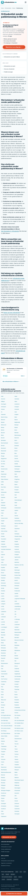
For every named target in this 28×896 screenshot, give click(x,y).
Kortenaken (17, 583)
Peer (2, 686)
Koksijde (3, 580)
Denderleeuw (17, 466)
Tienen (16, 749)
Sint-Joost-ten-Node (5, 723)
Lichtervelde (17, 608)
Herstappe (17, 533)
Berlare (16, 427)
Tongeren (3, 751)
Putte (2, 691)
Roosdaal (17, 702)
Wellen (16, 772)
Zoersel (16, 800)
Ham (2, 515)
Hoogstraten (4, 546)
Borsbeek (17, 445)
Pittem (2, 689)
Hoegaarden (17, 539)
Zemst (16, 798)
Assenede (3, 414)
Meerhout (3, 640)
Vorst (2, 764)
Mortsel (16, 655)
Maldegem (17, 634)
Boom (16, 440)
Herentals (3, 528)
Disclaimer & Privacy (5, 865)
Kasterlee (3, 570)
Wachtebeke (4, 769)
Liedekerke (3, 611)
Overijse (3, 684)
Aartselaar (17, 398)
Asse (16, 411)
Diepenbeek (3, 474)
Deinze (2, 466)
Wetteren (17, 777)
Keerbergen (17, 570)
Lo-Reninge (17, 619)
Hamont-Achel (4, 518)
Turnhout (16, 754)
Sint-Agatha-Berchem (6, 715)
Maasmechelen (18, 632)
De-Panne (17, 461)
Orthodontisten (8, 8)
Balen (16, 417)
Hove (2, 551)
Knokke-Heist (18, 575)
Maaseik (3, 632)
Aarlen (15, 876)
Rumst (2, 707)
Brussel (16, 456)
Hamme (16, 515)
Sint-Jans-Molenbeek (19, 720)
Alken (16, 401)
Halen (2, 513)
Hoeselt (16, 541)
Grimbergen (3, 507)
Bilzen (2, 435)
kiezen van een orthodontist (11, 312)
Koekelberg (17, 577)
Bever (16, 430)
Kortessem (17, 585)
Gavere (2, 494)
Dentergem (17, 468)
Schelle (2, 710)
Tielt (15, 746)
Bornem (2, 445)
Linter (2, 619)
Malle (2, 637)
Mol (15, 653)
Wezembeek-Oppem (19, 780)
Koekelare (3, 577)
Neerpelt (16, 658)
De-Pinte (3, 463)
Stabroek (17, 736)
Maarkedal (17, 629)
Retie (2, 697)
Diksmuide (3, 476)
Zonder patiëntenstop (6, 849)
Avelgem (16, 414)
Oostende (17, 668)
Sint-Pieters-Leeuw (19, 730)
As (1, 411)
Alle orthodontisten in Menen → (11, 381)
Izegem (2, 559)
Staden (2, 738)
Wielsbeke (17, 782)
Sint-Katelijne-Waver (19, 723)
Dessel (2, 471)
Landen (2, 598)
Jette (2, 562)
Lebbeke (3, 601)
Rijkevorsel (3, 699)
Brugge (2, 456)
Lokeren (16, 622)
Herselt (2, 533)
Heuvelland (3, 539)
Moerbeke (3, 653)
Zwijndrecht (3, 816)
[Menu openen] (25, 2)
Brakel (16, 448)
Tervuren (16, 743)
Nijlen (2, 666)
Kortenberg (3, 585)
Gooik (16, 505)
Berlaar (2, 427)
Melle (16, 642)
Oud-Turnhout (4, 679)
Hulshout (3, 554)
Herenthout (17, 528)
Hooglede (17, 544)
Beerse (16, 419)
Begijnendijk (17, 422)
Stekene (3, 741)
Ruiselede (17, 704)
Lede (16, 601)
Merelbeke (17, 645)
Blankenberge (18, 435)
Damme (16, 458)
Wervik (16, 774)
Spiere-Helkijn (4, 736)
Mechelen (17, 637)
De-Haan (3, 461)
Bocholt (2, 437)
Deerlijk (16, 463)
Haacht (2, 510)
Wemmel (3, 774)
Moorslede (3, 655)
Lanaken (16, 596)
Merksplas (3, 647)
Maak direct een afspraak (13, 47)
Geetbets (3, 497)
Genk (16, 497)
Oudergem (17, 681)
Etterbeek (17, 487)
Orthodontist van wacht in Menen (12, 56)
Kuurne (2, 593)
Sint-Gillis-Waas (4, 720)
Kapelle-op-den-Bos (19, 564)
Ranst (2, 694)
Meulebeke (3, 650)
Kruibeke (3, 590)
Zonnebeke (3, 806)
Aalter (16, 396)
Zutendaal (17, 811)
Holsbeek (3, 544)
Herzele (2, 536)
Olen (2, 668)
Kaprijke (16, 567)
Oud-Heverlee (18, 676)
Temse (16, 741)
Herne (16, 531)
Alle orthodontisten (5, 844)
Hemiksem (3, 526)
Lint (15, 616)
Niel (15, 660)
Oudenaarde (17, 679)
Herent (16, 526)
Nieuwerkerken (4, 663)
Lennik (2, 606)
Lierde (2, 614)
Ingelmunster (17, 557)
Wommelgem (17, 787)
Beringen (16, 424)
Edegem (16, 481)
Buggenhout (4, 458)
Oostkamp (17, 671)
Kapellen (3, 567)
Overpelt (16, 684)
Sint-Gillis (17, 717)
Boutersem (3, 448)
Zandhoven (3, 793)
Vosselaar (17, 764)
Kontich (16, 580)
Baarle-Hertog (4, 417)
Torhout (16, 751)
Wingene (3, 787)
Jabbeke (16, 559)
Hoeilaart (3, 541)
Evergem (16, 489)
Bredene (3, 453)
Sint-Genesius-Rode (5, 717)
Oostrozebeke (4, 673)
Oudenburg (3, 681)
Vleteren (16, 759)
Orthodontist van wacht (9, 66)
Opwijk (2, 676)
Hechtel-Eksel (18, 520)
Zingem (2, 800)
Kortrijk (2, 588)
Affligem (3, 401)
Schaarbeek (17, 707)
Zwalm (2, 813)
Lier (15, 611)
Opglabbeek (17, 673)
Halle (16, 513)
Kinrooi (2, 572)
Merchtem (3, 645)
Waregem (17, 769)
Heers (2, 523)
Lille (15, 614)
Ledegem (3, 603)
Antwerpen (3, 406)
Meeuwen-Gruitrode (19, 640)
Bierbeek (16, 432)
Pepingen (17, 686)
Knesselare (3, 575)
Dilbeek (16, 476)
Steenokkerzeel (18, 738)
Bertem (2, 430)
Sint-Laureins (17, 725)
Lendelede (17, 603)
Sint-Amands (17, 715)
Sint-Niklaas (3, 730)
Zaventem (17, 793)
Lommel (3, 624)
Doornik (20, 876)
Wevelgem (3, 780)
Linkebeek (3, 616)
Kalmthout (17, 562)
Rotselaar (3, 704)
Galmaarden (3, 492)
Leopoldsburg (18, 606)
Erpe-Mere (3, 487)
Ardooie (3, 409)
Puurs (16, 691)
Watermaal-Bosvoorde (6, 772)
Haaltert (16, 510)
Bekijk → (23, 375)
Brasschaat (3, 450)
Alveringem (3, 404)
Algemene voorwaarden (6, 863)
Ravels (16, 694)
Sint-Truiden (17, 733)
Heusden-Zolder (18, 536)
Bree (16, 453)
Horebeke (17, 546)
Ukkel (2, 756)
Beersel (2, 422)
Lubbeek (16, 627)
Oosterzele (3, 671)
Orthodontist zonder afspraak (7, 860)
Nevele (2, 660)
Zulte (2, 811)
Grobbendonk (18, 507)
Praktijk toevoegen (8, 71)
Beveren (3, 432)
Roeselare (17, 699)
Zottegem (17, 806)
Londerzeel (17, 624)
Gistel (16, 502)
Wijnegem (3, 785)
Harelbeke (17, 518)
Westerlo (3, 777)
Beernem (3, 419)
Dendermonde (4, 468)
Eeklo (2, 484)
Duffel (2, 481)
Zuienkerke (17, 808)
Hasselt (2, 520)
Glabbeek (3, 505)
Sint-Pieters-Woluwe (5, 733)
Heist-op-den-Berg (19, 523)
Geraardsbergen (18, 500)
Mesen (16, 647)
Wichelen (3, 782)
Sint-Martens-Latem (19, 728)
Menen (13, 8)
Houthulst (17, 549)
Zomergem (3, 803)
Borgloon (16, 443)
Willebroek (17, 785)
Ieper (2, 557)
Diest (16, 474)
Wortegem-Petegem (5, 790)
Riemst (16, 697)
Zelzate (2, 798)
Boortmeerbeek (4, 443)
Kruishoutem (17, 590)
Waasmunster (18, 767)
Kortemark (3, 583)
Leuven (2, 608)
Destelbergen (18, 471)
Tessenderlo (3, 746)
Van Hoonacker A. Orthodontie (10, 231)
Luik (21, 871)
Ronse (2, 702)
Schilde (2, 712)
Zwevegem (17, 813)
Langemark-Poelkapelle (20, 598)
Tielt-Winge (3, 749)
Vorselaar (17, 762)
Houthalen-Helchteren (6, 549)
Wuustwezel (17, 790)
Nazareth (3, 658)
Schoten (16, 712)
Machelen (3, 634)
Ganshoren (17, 492)
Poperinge (17, 689)
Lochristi (3, 622)
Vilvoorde (3, 759)
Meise (2, 642)
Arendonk (17, 409)
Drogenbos (17, 479)
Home (2, 8)
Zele (15, 795)
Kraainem (17, 588)
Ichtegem (17, 554)
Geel (16, 494)
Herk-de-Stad (4, 531)
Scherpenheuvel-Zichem (20, 710)
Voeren (2, 762)
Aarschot (3, 398)
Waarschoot (3, 767)
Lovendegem (4, 627)
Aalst (2, 396)
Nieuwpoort (17, 663)
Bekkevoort (3, 424)
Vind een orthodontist (9, 69)
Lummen (3, 629)
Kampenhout (4, 564)
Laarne (2, 596)
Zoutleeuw (3, 808)
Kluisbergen (17, 572)
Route (6, 375)
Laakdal (16, 593)
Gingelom (3, 502)
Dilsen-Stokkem (4, 479)
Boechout (17, 437)
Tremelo (3, 754)
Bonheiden (3, 440)
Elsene (16, 484)
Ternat (2, 743)
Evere (2, 489)
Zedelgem (3, 795)
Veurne (16, 756)
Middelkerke (17, 650)
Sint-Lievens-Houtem (5, 728)
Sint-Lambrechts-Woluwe (6, 725)
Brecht (16, 450)
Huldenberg (17, 551)
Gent (2, 500)
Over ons (3, 858)
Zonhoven (17, 803)
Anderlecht (17, 404)
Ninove (16, 666)
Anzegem (17, 406)
